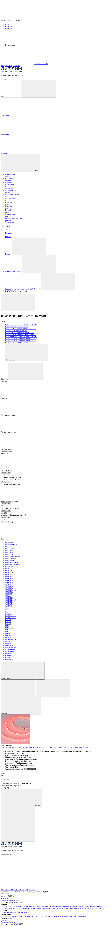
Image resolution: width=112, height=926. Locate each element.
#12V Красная (10, 558)
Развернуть (10, 360)
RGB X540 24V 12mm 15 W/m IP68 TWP (20, 341)
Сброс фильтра (7, 451)
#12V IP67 (9, 552)
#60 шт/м (8, 614)
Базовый (4, 398)
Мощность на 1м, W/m (9, 501)
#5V (6, 612)
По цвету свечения (8, 415)
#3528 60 (8, 606)
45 (5, 520)
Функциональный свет (88, 906)
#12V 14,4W (9, 548)
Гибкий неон (8, 211)
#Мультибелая (10, 647)
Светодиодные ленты (9, 906)
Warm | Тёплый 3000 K (13, 484)
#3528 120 (9, 598)
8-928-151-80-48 (7, 890)
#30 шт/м (8, 596)
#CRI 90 (8, 620)
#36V (7, 608)
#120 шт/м (9, 543)
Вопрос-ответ (43, 916)
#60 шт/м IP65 (10, 616)
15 (5, 506)
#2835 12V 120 (10, 590)
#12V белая (9, 560)
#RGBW (8, 635)
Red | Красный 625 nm (12, 475)
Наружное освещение (9, 207)
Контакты (16, 66)
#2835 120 (9, 586)
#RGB (7, 634)
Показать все (6, 678)
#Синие (8, 655)
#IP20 (7, 626)
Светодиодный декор (53, 908)
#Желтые (8, 641)
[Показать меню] (29, 246)
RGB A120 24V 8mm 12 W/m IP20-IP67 (19, 333)
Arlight (16, 902)
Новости (8, 26)
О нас (7, 24)
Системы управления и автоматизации (46, 906)
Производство (10, 912)
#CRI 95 (8, 622)
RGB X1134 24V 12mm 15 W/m (16, 343)
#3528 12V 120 (10, 600)
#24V (7, 568)
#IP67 (7, 632)
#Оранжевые (10, 649)
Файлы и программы (78, 916)
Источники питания (9, 179)
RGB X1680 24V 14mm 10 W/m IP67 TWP (20, 329)
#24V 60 (8, 574)
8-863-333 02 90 (18, 890)
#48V (7, 610)
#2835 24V (9, 592)
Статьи (35, 916)
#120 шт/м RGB (11, 545)
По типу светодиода (8, 432)
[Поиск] (39, 89)
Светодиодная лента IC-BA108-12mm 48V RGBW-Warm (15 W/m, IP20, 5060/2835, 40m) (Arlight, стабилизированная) (44, 747)
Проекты (8, 28)
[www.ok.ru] (50, 871)
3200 (6, 513)
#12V (7, 547)
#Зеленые (8, 643)
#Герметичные (10, 639)
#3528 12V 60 (10, 602)
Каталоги (4, 916)
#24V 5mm (9, 572)
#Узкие (7, 657)
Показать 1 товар (7, 522)
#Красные (9, 645)
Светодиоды (10, 222)
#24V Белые (9, 582)
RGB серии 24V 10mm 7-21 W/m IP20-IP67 (21, 337)
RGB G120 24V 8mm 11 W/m (16, 331)
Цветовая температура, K (10, 508)
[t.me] (17, 888)
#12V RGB (9, 554)
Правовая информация (9, 900)
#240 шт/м (9, 566)
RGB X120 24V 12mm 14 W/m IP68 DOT (20, 339)
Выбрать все (6, 472)
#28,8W (8, 584)
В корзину (38, 805)
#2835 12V (9, 588)
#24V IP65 (9, 576)
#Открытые (9, 651)
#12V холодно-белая (12, 564)
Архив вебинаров (26, 916)
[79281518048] (82, 871)
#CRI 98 (8, 624)
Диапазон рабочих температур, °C (13, 515)
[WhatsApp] (17, 64)
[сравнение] (18, 815)
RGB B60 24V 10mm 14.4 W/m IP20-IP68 (20, 335)
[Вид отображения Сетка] (18, 688)
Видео (10, 916)
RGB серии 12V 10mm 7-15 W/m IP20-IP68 (21, 325)
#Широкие (9, 659)
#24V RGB (9, 580)
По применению (7, 449)
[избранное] (18, 833)
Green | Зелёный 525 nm (13, 477)
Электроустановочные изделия (72, 908)
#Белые (8, 637)
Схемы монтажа (65, 916)
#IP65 (7, 630)
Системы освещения (9, 203)
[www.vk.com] (17, 871)
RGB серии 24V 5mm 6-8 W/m (16, 327)
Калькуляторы (53, 916)
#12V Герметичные (12, 556)
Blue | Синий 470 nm (12, 480)
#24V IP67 (9, 578)
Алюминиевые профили (10, 191)
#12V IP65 (9, 550)
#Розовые (8, 653)
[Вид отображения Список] (53, 688)
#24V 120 (8, 570)
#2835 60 (8, 594)
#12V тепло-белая (11, 562)
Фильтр (4, 713)
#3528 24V (9, 604)
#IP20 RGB (9, 628)
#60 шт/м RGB (10, 618)
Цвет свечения (6, 470)
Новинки (8, 233)
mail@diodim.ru (30, 890)
